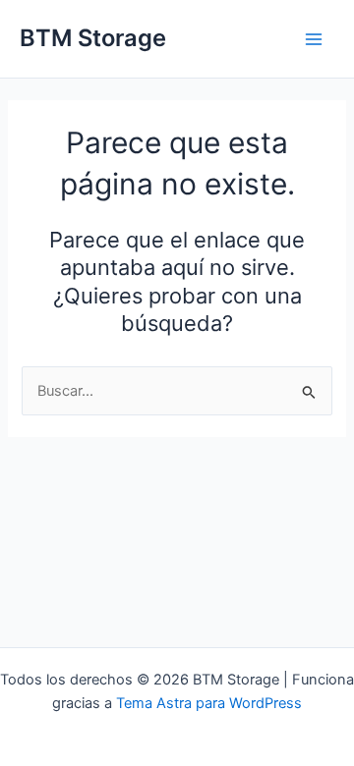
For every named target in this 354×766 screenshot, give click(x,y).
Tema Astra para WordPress (209, 703)
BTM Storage (93, 38)
